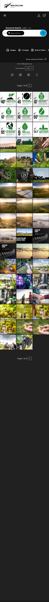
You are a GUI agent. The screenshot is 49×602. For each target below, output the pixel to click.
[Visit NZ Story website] (13, 5)
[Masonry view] (12, 75)
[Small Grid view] (28, 75)
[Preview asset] (8, 99)
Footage (25, 50)
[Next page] (30, 85)
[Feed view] (37, 75)
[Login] (38, 15)
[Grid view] (20, 75)
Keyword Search (18, 28)
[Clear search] (43, 33)
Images (13, 50)
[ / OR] (26, 28)
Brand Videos (40, 50)
